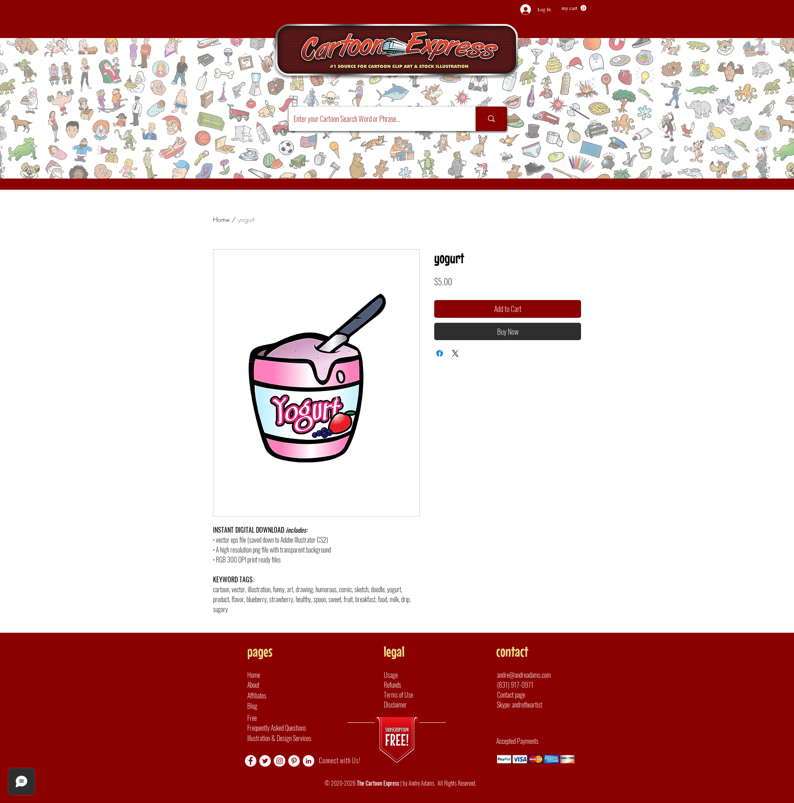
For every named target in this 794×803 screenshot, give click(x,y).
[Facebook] (250, 761)
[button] (574, 8)
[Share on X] (455, 353)
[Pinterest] (294, 761)
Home (221, 219)
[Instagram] (279, 761)
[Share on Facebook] (440, 353)
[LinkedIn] (308, 761)
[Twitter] (265, 761)
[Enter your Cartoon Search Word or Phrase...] (491, 119)
